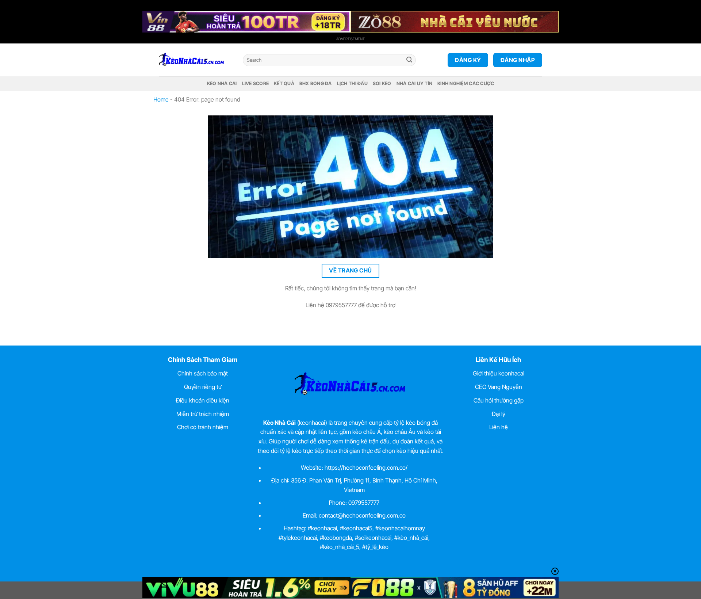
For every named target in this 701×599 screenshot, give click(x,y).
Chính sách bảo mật (202, 373)
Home (161, 99)
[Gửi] (409, 60)
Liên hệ (498, 427)
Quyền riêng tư (203, 386)
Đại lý (498, 413)
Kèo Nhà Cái (222, 83)
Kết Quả (284, 83)
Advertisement (350, 39)
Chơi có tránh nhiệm (202, 427)
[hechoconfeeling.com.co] (195, 59)
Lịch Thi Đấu (352, 83)
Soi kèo (382, 83)
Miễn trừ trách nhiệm (202, 413)
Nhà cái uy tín (415, 83)
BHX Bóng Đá (315, 83)
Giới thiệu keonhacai (498, 373)
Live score (255, 83)
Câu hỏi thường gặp (499, 400)
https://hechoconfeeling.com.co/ (366, 467)
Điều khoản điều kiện (202, 400)
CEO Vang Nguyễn (498, 386)
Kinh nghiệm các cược (465, 83)
